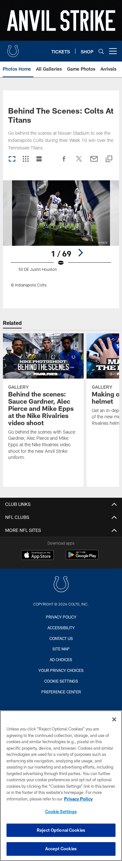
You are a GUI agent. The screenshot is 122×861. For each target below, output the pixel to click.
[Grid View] (26, 159)
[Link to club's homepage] (13, 48)
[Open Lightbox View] (61, 237)
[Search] (101, 51)
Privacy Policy (61, 617)
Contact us (61, 638)
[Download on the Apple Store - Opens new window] (37, 555)
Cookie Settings (61, 681)
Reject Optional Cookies (61, 830)
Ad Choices (61, 659)
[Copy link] (109, 159)
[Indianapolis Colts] (61, 585)
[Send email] (94, 162)
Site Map (61, 648)
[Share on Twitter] (79, 162)
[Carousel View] (12, 159)
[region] (61, 785)
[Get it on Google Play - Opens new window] (82, 558)
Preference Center (61, 691)
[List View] (39, 159)
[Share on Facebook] (64, 162)
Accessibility (61, 627)
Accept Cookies (61, 848)
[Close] (114, 719)
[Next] (80, 253)
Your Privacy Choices (61, 670)
